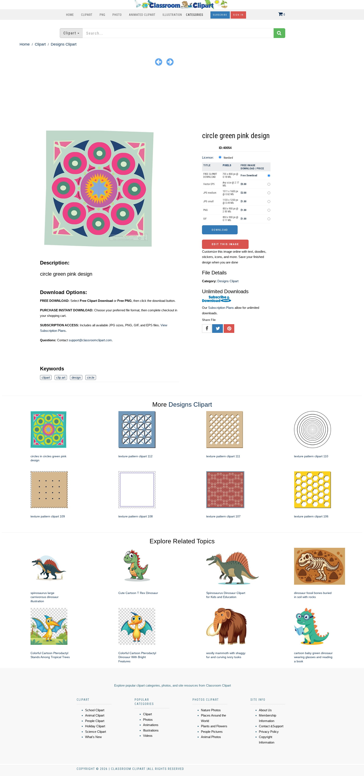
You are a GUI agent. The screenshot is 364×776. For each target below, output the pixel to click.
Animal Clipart (94, 715)
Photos (148, 719)
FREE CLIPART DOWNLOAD (210, 175)
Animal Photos (211, 737)
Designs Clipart (63, 44)
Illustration (172, 14)
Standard (228, 157)
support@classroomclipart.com (90, 340)
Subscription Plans (221, 307)
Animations (150, 725)
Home (70, 14)
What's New (93, 737)
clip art (60, 377)
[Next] (170, 61)
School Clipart (94, 710)
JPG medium (209, 192)
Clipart (86, 14)
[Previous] (158, 61)
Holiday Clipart (95, 726)
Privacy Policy (269, 731)
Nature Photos (211, 710)
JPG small (208, 201)
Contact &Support (271, 726)
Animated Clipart (142, 14)
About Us (265, 710)
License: (208, 157)
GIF (205, 218)
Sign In (238, 14)
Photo (117, 14)
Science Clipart (95, 731)
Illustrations (151, 730)
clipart (46, 377)
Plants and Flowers (214, 726)
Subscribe (220, 14)
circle (90, 377)
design (76, 377)
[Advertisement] (182, 98)
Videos (148, 735)
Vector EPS (208, 184)
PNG (102, 14)
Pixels (227, 165)
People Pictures (212, 731)
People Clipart (94, 721)
